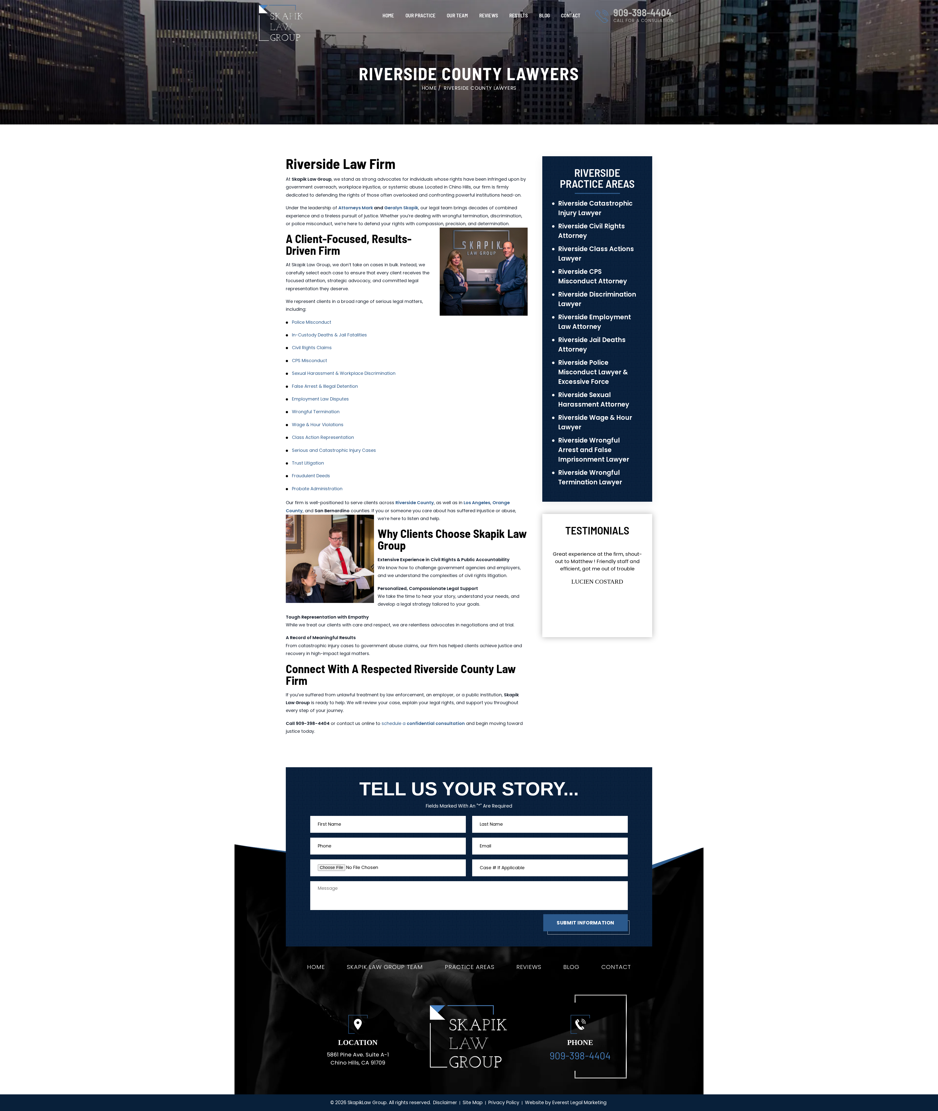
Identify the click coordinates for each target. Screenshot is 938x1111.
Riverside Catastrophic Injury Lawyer (595, 208)
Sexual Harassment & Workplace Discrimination (343, 373)
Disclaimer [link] (445, 1102)
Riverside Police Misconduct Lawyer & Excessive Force (593, 372)
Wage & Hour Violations (317, 425)
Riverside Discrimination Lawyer (597, 299)
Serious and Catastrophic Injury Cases (334, 450)
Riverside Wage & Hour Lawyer (595, 422)
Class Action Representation (323, 437)
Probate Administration (317, 489)
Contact (570, 15)
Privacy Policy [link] (503, 1102)
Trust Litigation (308, 463)
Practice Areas (469, 967)
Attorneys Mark (355, 208)
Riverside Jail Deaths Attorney (592, 344)
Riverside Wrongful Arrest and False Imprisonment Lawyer (593, 450)
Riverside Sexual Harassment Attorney (593, 399)
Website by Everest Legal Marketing (566, 1102)
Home (388, 15)
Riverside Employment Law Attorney (594, 322)
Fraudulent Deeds (311, 476)
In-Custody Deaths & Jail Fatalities (329, 335)
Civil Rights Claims (312, 347)
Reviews (488, 15)
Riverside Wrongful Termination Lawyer (590, 477)
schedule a (423, 723)
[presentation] (589, 616)
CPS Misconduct (309, 360)
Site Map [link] (473, 1102)
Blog (544, 15)
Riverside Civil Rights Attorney (591, 231)
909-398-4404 (642, 12)
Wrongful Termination (316, 412)
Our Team (457, 15)
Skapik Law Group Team (385, 967)
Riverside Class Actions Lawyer (596, 253)
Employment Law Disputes (320, 399)
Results (518, 15)
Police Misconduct (311, 322)
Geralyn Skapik (401, 208)
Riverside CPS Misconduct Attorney (592, 276)
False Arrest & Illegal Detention (325, 386)
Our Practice (420, 15)
